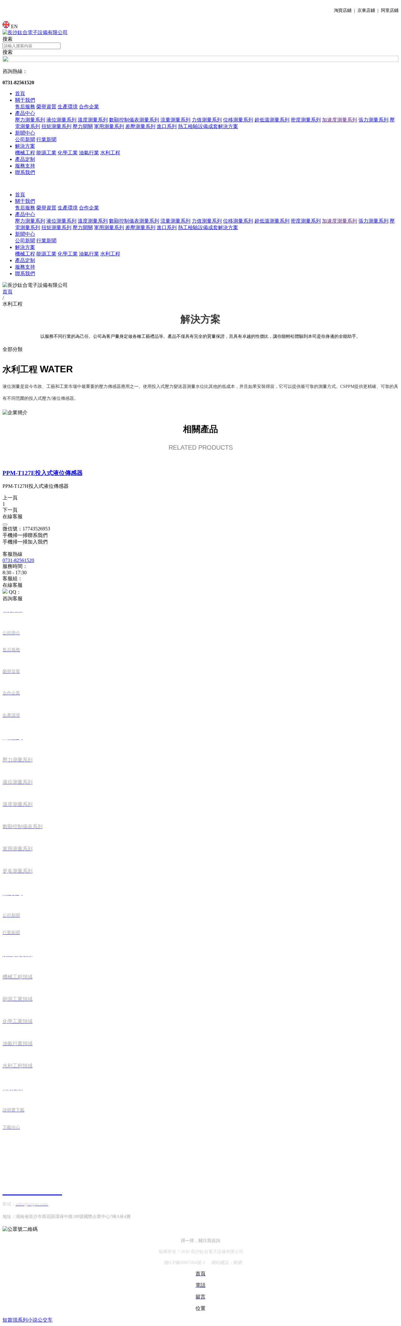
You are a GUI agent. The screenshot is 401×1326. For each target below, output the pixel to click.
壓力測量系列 (30, 119)
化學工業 (68, 152)
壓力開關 (83, 126)
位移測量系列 (238, 119)
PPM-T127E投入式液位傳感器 (43, 473)
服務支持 (25, 165)
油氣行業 (89, 152)
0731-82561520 (18, 560)
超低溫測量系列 (271, 119)
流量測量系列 (175, 119)
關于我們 (25, 100)
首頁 (20, 93)
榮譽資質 (46, 106)
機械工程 (25, 152)
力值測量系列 (207, 119)
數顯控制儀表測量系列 (134, 119)
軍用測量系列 (109, 126)
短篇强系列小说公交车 (28, 1320)
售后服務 (25, 106)
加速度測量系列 (339, 119)
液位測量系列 (61, 119)
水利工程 (110, 152)
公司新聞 (25, 139)
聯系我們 (25, 172)
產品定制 (25, 159)
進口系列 (167, 126)
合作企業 (89, 106)
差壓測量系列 (140, 126)
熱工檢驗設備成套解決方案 (208, 126)
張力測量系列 (373, 119)
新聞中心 (25, 133)
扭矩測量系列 (56, 126)
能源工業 (46, 152)
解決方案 (25, 146)
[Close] (5, 524)
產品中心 (25, 113)
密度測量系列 (306, 119)
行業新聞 (46, 139)
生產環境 (68, 106)
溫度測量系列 (93, 119)
